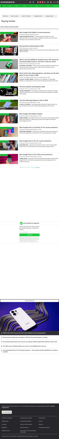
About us (41, 424)
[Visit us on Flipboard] (42, 2)
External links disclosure (26, 424)
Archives (37, 167)
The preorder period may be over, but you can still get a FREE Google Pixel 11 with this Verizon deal (30, 341)
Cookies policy (5, 421)
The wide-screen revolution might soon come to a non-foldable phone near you (24, 346)
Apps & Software (42, 6)
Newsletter (4, 427)
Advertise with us (24, 427)
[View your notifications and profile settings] (50, 2)
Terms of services (33, 237)
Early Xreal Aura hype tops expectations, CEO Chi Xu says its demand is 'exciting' (25, 337)
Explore (7, 6)
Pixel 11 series (14, 16)
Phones (13, 6)
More (50, 6)
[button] (55, 2)
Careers (41, 421)
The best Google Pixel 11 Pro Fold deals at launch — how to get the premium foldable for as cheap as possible (30, 351)
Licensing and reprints (44, 427)
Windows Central (6, 430)
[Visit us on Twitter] (36, 2)
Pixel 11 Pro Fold (26, 16)
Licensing (4, 424)
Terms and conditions (7, 418)
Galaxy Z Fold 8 (38, 16)
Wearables (20, 6)
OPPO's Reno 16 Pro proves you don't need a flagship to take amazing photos (24, 333)
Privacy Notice (34, 238)
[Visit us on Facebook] (33, 2)
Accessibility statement (25, 421)
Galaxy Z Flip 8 (49, 16)
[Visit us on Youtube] (38, 2)
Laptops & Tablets (31, 6)
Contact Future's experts (26, 418)
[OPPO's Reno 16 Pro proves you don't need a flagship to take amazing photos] (29, 318)
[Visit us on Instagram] (40, 2)
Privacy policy (42, 418)
